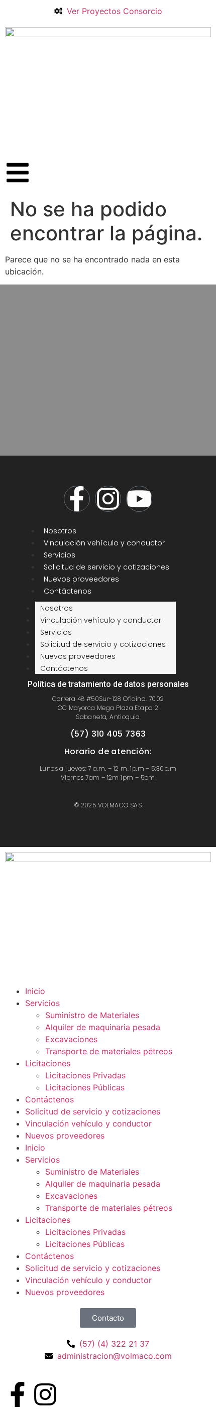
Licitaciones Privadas (85, 1075)
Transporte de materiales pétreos (108, 1051)
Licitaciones (47, 1063)
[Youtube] (139, 499)
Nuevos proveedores (81, 579)
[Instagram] (108, 499)
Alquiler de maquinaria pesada (102, 1027)
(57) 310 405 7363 (108, 734)
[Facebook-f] (77, 499)
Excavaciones (71, 1039)
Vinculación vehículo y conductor (104, 543)
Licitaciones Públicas (85, 1087)
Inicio (35, 991)
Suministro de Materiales (92, 1015)
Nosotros (60, 531)
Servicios (59, 555)
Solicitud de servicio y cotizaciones (106, 567)
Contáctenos (67, 591)
